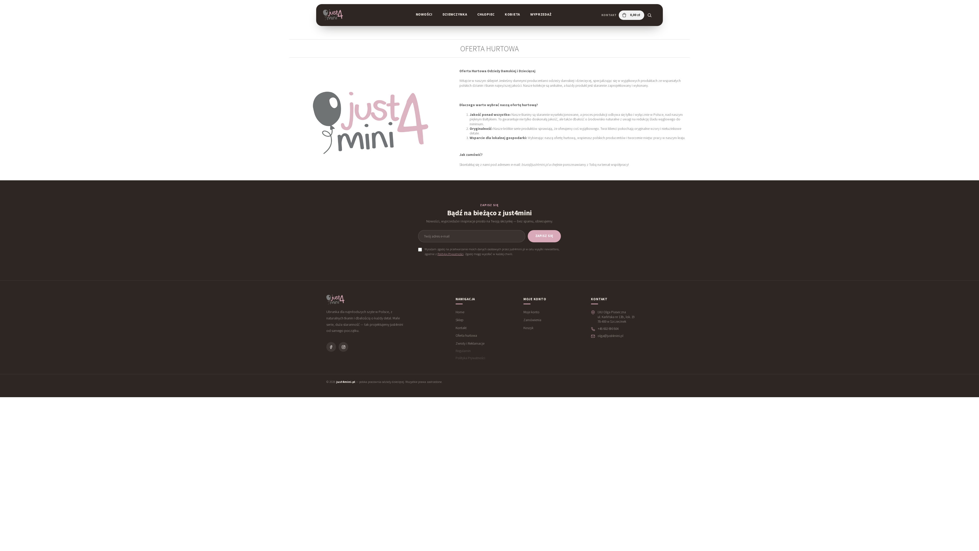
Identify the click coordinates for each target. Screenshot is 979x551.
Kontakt (609, 15)
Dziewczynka (455, 14)
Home (460, 312)
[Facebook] (331, 347)
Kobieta (512, 14)
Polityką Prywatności (450, 254)
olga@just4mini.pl (610, 336)
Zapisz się (544, 236)
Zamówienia (532, 320)
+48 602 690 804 (608, 329)
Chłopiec (486, 14)
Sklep (459, 320)
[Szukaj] (649, 15)
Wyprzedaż (540, 14)
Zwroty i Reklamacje (470, 343)
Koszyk (528, 328)
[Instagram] (343, 347)
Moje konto (531, 312)
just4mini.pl (345, 382)
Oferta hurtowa (466, 335)
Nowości (424, 14)
